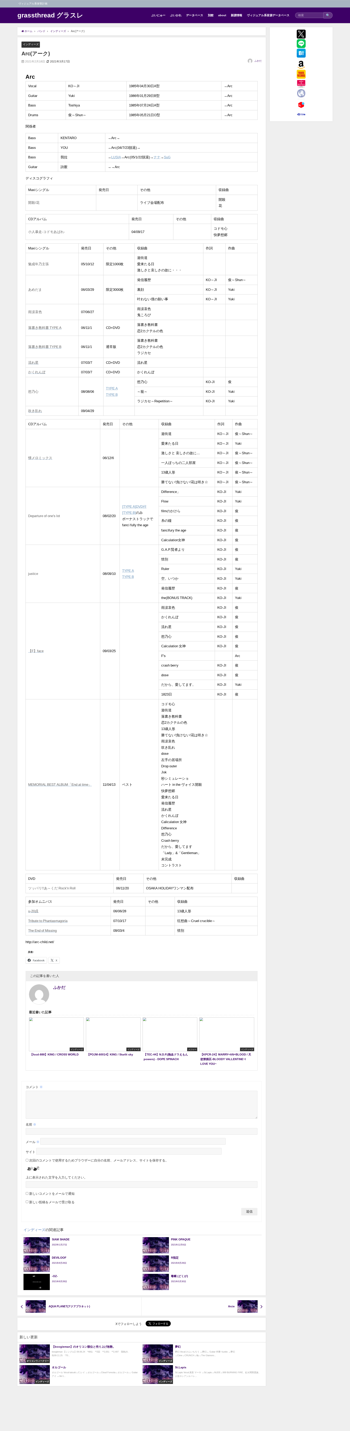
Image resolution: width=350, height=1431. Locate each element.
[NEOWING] (301, 93)
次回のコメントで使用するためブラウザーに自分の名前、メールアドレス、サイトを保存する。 (99, 1160)
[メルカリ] (301, 104)
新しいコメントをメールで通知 (52, 1193)
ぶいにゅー (158, 15)
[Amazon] (301, 64)
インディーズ (31, 44)
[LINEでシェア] (301, 43)
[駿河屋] (301, 114)
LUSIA (116, 157)
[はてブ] (301, 53)
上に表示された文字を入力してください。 (56, 1177)
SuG (167, 157)
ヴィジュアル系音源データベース (268, 15)
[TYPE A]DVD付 (134, 506)
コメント (34, 1087)
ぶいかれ (175, 15)
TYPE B (112, 394)
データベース (194, 15)
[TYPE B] (129, 512)
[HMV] (301, 83)
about (222, 15)
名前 (31, 1124)
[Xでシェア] (301, 34)
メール (32, 1142)
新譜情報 (236, 15)
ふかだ (258, 61)
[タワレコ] (301, 74)
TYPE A (112, 388)
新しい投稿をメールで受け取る (52, 1202)
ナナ (157, 157)
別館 (210, 15)
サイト (30, 1152)
